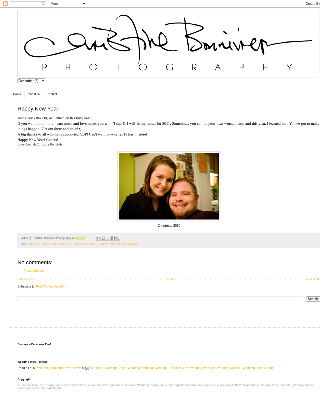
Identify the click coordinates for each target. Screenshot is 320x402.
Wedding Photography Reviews (59, 368)
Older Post (311, 279)
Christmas (59, 244)
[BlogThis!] (103, 238)
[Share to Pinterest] (117, 238)
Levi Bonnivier (75, 244)
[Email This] (98, 238)
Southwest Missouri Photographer (118, 244)
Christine (34, 94)
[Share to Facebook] (113, 238)
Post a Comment (35, 270)
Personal (90, 244)
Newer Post (26, 279)
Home (17, 94)
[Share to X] (108, 238)
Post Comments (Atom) (51, 286)
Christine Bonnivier (40, 244)
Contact (51, 94)
